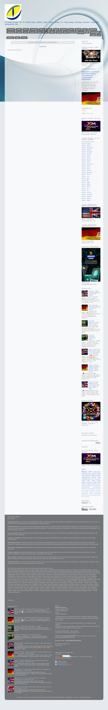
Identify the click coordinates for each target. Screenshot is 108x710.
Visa (87, 488)
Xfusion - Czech (86, 168)
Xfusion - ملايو (85, 178)
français (42, 29)
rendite (93, 480)
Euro (93, 479)
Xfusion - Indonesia (87, 196)
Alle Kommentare (88, 113)
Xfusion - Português (87, 151)
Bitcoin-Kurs (91, 485)
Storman (77, 697)
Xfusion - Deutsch (86, 145)
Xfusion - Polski (86, 162)
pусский (78, 29)
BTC (90, 472)
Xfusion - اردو (85, 188)
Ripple (83, 495)
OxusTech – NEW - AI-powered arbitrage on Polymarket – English (94, 293)
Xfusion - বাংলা (85, 190)
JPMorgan (91, 491)
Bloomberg (93, 490)
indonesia (10, 37)
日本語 (59, 32)
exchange (85, 479)
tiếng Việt (73, 32)
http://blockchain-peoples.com (71, 632)
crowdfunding (93, 495)
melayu (24, 37)
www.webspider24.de (68, 652)
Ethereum (89, 482)
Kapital (95, 482)
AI (82, 483)
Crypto (98, 473)
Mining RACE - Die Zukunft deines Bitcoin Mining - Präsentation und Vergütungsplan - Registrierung (90, 75)
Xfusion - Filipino (86, 200)
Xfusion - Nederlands (87, 147)
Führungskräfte (85, 491)
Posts (85, 110)
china (89, 488)
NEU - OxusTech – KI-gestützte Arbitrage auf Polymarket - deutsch (94, 307)
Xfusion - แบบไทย (86, 192)
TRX (85, 495)
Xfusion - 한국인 (86, 186)
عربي (45, 32)
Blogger (89, 697)
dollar (83, 485)
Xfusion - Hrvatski (86, 170)
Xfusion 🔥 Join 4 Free (88, 141)
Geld (99, 477)
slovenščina (11, 32)
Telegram (88, 495)
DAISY (98, 485)
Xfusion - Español (86, 149)
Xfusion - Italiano (86, 156)
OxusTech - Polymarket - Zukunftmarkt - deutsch (92, 337)
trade (99, 482)
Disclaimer (11, 29)
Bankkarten (87, 490)
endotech (98, 495)
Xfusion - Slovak (86, 166)
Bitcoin (84, 472)
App (92, 483)
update (88, 483)
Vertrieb (83, 488)
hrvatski (32, 32)
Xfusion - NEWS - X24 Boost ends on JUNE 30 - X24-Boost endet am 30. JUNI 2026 (94, 351)
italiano (49, 29)
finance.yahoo (84, 496)
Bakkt (83, 490)
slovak (19, 32)
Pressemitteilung (96, 487)
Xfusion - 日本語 (86, 184)
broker (88, 480)
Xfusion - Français (86, 153)
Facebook (98, 490)
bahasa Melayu (95, 32)
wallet (83, 473)
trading (98, 480)
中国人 (52, 32)
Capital (83, 480)
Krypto (94, 473)
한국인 (66, 32)
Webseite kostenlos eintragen (63, 658)
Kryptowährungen (86, 487)
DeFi (83, 475)
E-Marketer (58, 654)
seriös (86, 485)
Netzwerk (95, 483)
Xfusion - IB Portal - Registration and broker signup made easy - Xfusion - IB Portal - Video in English (94, 385)
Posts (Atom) (17, 50)
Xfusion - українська (87, 172)
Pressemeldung (97, 493)
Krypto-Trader (97, 491)
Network (87, 475)
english (19, 29)
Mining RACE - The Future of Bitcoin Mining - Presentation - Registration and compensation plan (30, 678)
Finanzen (88, 473)
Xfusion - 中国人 (86, 182)
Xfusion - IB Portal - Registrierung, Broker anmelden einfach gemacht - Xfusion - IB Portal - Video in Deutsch (94, 368)
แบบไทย (80, 32)
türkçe (71, 29)
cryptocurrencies (95, 475)
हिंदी (87, 32)
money (96, 488)
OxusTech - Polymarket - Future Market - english (94, 322)
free (88, 496)
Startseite (42, 46)
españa (56, 29)
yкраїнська (93, 29)
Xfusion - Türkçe (86, 158)
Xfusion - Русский (86, 160)
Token (84, 483)
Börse (89, 479)
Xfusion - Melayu (86, 198)
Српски (39, 32)
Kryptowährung (85, 493)
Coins (95, 485)
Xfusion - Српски (86, 174)
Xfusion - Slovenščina (87, 164)
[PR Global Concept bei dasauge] (66, 656)
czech (25, 32)
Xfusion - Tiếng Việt (87, 194)
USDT (99, 483)
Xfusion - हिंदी (85, 180)
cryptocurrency (86, 477)
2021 (99, 488)
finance (94, 477)
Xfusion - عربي (85, 176)
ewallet (92, 488)
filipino (17, 37)
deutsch (26, 29)
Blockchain (97, 472)
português (63, 29)
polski (85, 29)
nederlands (34, 29)
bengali (93, 35)
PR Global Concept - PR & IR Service (89, 435)
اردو (99, 35)
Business (84, 482)
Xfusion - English (86, 143)
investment (97, 479)
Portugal (91, 493)
